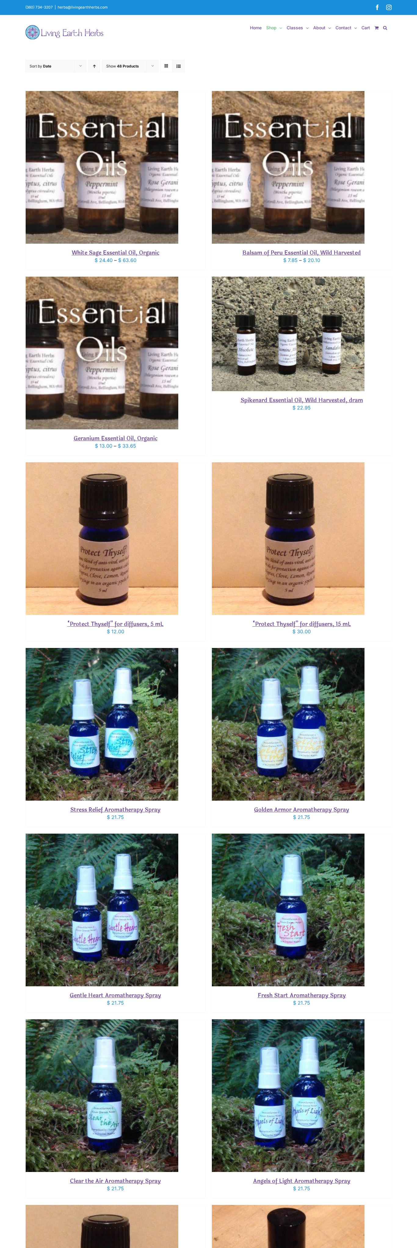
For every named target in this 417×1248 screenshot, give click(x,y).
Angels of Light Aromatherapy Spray (301, 1181)
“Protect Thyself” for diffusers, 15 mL (301, 624)
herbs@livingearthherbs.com (83, 7)
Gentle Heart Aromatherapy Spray (115, 995)
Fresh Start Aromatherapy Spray (302, 995)
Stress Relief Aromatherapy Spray (115, 810)
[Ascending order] (94, 66)
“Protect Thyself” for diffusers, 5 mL (115, 624)
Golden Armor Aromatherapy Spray (301, 810)
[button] (385, 28)
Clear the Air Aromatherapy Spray (115, 1181)
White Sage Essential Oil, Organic (115, 253)
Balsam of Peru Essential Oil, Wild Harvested (301, 253)
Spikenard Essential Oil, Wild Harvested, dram (302, 400)
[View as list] (178, 66)
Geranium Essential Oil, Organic (116, 438)
